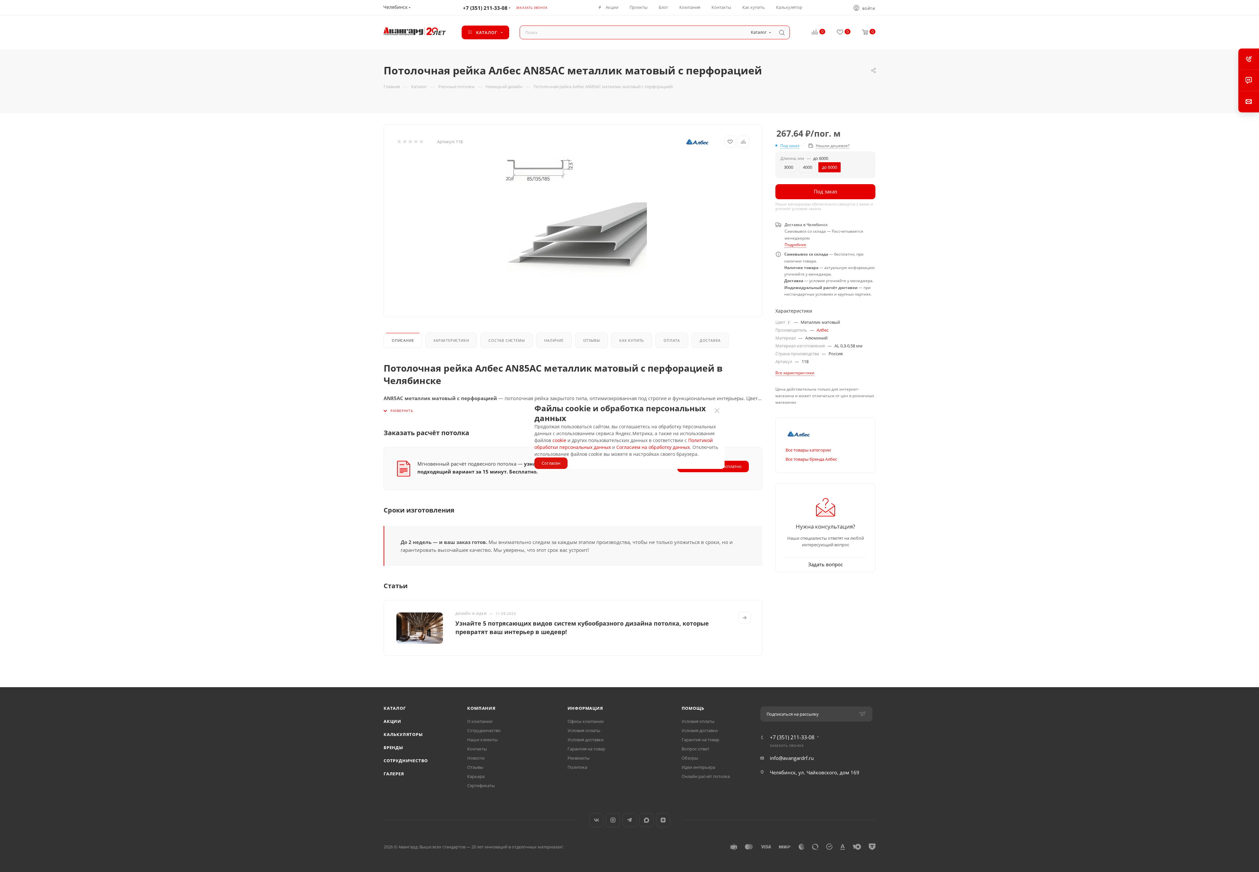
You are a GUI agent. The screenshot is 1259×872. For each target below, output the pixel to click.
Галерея (394, 774)
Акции (392, 721)
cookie (559, 440)
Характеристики (451, 340)
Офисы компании (586, 721)
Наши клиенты (482, 740)
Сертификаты (481, 785)
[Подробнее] (744, 617)
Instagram (613, 820)
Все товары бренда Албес (811, 459)
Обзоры (690, 758)
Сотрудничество (406, 761)
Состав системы (507, 340)
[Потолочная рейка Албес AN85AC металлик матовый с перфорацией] (576, 230)
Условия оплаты (584, 730)
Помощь (693, 708)
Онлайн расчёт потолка (706, 776)
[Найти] (782, 32)
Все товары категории (808, 450)
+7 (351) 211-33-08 (485, 8)
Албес (823, 330)
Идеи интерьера (698, 767)
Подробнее (795, 244)
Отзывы (591, 340)
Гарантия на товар (586, 749)
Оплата (672, 340)
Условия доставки (586, 740)
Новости (476, 758)
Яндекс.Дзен (663, 820)
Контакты (477, 749)
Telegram (630, 820)
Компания (481, 708)
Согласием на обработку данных (653, 447)
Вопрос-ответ (695, 749)
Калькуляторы (403, 734)
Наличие (554, 340)
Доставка (710, 340)
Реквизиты (579, 758)
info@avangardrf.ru (792, 758)
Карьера (476, 776)
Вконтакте (596, 820)
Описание (403, 340)
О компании (479, 721)
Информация (585, 708)
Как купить (631, 340)
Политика (577, 767)
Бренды (393, 747)
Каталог (395, 708)
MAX (646, 820)
